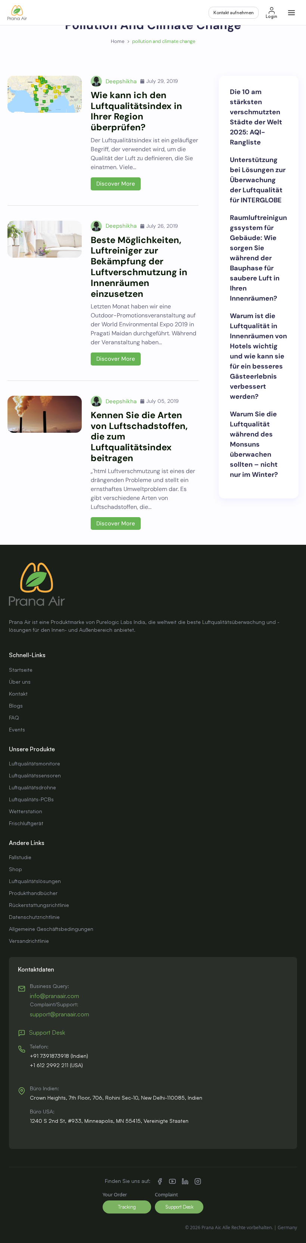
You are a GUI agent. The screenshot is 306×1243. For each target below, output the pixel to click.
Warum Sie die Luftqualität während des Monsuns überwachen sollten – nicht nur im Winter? (254, 444)
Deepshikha (121, 81)
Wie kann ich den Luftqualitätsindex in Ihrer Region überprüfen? (136, 111)
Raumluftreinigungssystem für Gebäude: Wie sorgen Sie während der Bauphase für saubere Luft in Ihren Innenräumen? (258, 258)
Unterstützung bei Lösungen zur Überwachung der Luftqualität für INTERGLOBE (257, 180)
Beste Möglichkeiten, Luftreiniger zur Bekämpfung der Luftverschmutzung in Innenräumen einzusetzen (139, 266)
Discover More (115, 183)
